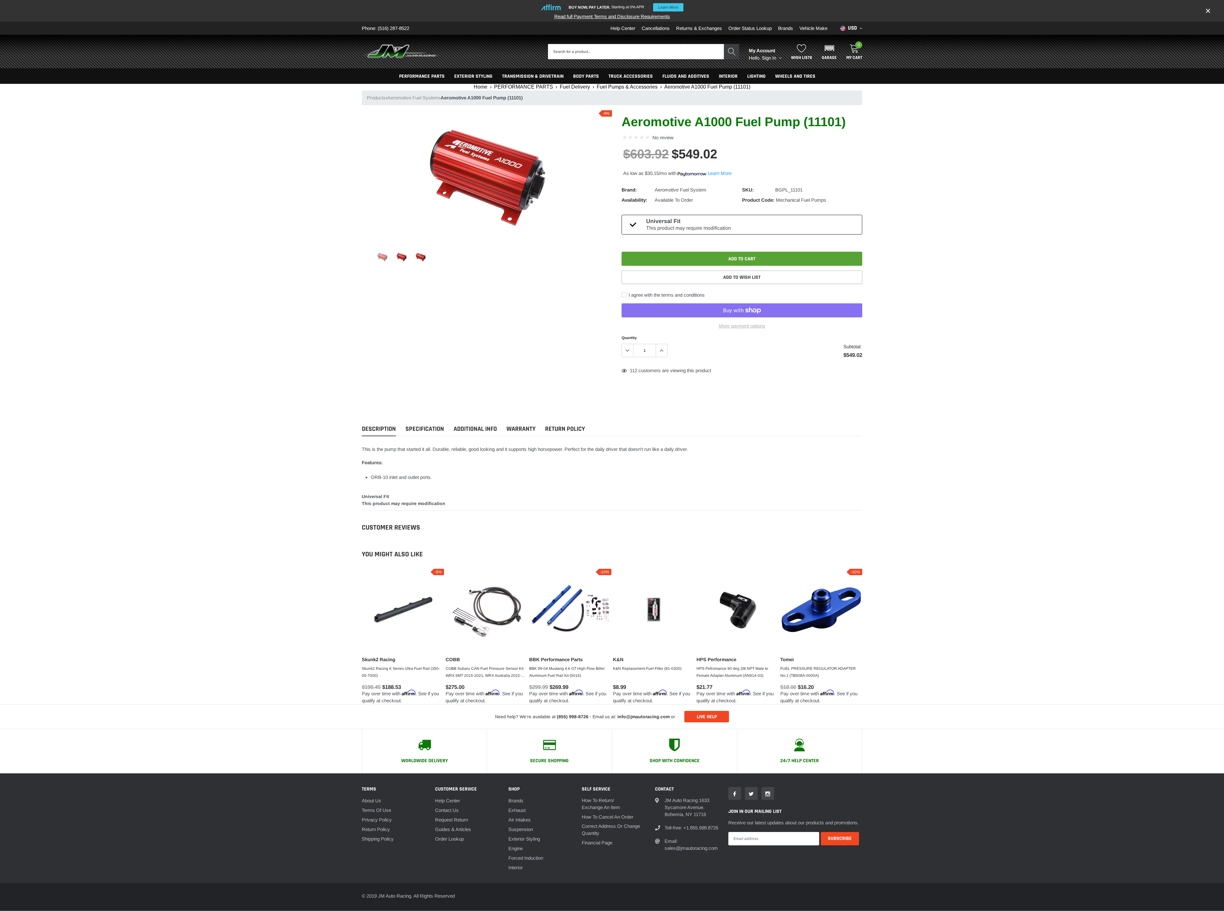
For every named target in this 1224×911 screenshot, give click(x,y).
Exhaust (517, 810)
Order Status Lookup (750, 28)
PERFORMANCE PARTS (422, 76)
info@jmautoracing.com (643, 716)
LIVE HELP (707, 716)
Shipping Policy (378, 839)
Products (376, 97)
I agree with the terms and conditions (666, 295)
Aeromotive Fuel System (413, 97)
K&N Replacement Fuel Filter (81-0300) (647, 668)
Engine (515, 848)
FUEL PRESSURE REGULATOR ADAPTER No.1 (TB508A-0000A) (818, 672)
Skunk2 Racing (378, 659)
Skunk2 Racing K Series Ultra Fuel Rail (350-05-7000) (401, 672)
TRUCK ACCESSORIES (630, 76)
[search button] (731, 51)
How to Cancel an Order (607, 817)
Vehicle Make (813, 28)
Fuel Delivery (575, 87)
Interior (515, 867)
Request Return (451, 819)
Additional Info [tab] (475, 429)
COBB (453, 659)
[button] (829, 51)
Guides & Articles (453, 829)
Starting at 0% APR (623, 7)
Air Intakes (519, 819)
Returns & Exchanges (699, 28)
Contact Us (447, 810)
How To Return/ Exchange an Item (601, 804)
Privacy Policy (377, 819)
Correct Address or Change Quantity (611, 829)
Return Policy (376, 829)
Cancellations (656, 28)
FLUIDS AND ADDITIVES (685, 76)
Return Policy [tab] (565, 429)
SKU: (748, 189)
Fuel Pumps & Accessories (627, 87)
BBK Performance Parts (556, 659)
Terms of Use (376, 810)
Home (480, 87)
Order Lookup (449, 839)
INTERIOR (728, 76)
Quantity (629, 338)
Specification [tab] (424, 429)
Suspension (520, 829)
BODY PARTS (586, 76)
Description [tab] (379, 429)
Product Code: (758, 200)
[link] (382, 257)
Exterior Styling (524, 839)
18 (632, 370)
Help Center (622, 28)
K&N (618, 659)
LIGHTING (756, 76)
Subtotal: (852, 346)
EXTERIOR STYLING (473, 76)
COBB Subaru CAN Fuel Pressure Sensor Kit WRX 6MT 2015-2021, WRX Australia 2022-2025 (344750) (484, 672)
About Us (371, 800)
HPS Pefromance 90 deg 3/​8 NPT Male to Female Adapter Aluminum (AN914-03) (732, 672)
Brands (785, 28)
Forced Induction (525, 858)
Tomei (787, 659)
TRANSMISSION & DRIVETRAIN (533, 76)
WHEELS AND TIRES (795, 76)
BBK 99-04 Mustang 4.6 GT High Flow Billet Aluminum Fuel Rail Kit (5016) (566, 672)
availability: (634, 200)
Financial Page (597, 842)
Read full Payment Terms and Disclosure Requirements (612, 16)
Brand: (629, 189)
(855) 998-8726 (572, 716)
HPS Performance (716, 659)
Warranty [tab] (521, 429)
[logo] (401, 51)
